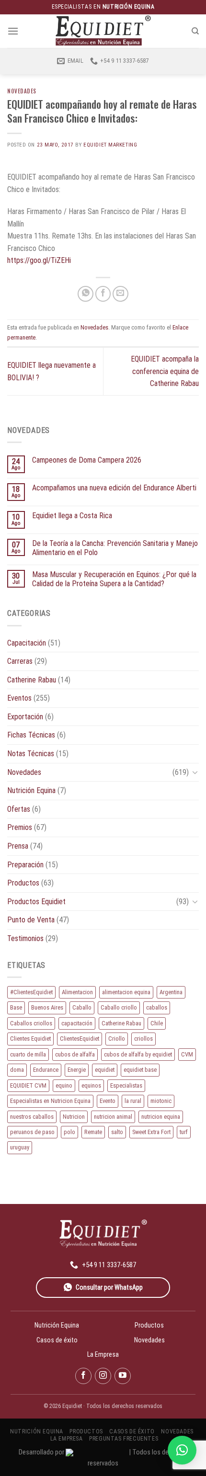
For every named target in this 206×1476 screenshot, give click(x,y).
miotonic (161, 1100)
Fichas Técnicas (31, 734)
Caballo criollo (119, 1007)
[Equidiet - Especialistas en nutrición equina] (103, 30)
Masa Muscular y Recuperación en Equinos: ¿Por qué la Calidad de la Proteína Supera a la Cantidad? (114, 579)
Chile (156, 1023)
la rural (133, 1100)
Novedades (21, 91)
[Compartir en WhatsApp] (85, 294)
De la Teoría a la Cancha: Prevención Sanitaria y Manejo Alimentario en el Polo (115, 548)
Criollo (116, 1038)
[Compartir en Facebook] (103, 294)
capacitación (76, 1023)
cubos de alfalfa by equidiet (138, 1054)
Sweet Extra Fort (151, 1131)
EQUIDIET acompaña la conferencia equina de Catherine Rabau (165, 371)
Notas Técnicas (30, 753)
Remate (93, 1131)
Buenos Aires (47, 1007)
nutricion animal (113, 1116)
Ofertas (18, 809)
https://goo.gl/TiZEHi (39, 260)
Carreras (20, 661)
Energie (77, 1069)
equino (64, 1085)
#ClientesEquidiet (31, 992)
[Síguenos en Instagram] (103, 1376)
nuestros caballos (32, 1116)
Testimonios (25, 938)
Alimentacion (77, 992)
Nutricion (74, 1116)
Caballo (82, 1007)
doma (17, 1069)
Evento (107, 1100)
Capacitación (26, 642)
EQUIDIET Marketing (110, 145)
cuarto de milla (28, 1054)
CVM (187, 1054)
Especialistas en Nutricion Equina (50, 1100)
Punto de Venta (31, 919)
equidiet (104, 1069)
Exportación (25, 716)
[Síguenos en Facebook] (83, 1376)
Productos (23, 882)
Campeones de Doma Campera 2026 (86, 460)
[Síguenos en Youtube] (122, 1376)
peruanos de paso (32, 1131)
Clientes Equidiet (30, 1038)
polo (69, 1131)
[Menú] (13, 31)
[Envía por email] (120, 294)
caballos (156, 1007)
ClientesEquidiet (79, 1038)
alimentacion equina (126, 992)
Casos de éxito (57, 1340)
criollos (143, 1038)
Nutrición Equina (31, 790)
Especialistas (126, 1085)
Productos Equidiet (36, 901)
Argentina (171, 992)
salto (117, 1131)
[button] (182, 1450)
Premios (19, 827)
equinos (91, 1085)
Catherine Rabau (31, 679)
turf (184, 1131)
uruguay (19, 1147)
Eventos (19, 698)
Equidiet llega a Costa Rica (72, 515)
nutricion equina (160, 1116)
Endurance (45, 1069)
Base (16, 1007)
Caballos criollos (31, 1023)
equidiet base (140, 1069)
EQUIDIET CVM (28, 1085)
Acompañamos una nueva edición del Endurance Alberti (114, 487)
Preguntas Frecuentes (123, 1438)
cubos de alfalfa (75, 1054)
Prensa (17, 846)
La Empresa (103, 1354)
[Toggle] (195, 772)
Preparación (25, 864)
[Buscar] (195, 31)
